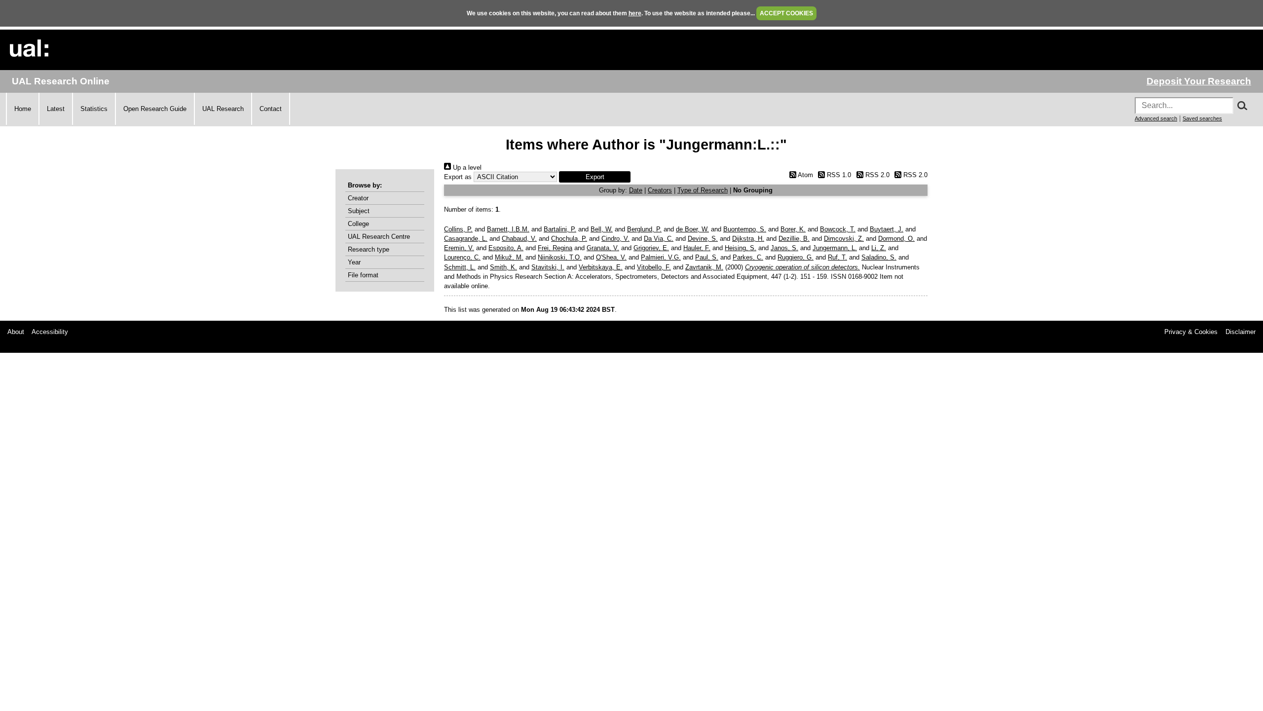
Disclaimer (1241, 332)
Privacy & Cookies (1191, 332)
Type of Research (702, 190)
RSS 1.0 (838, 175)
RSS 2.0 (876, 175)
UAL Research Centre (379, 236)
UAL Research (223, 108)
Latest (56, 108)
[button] (595, 177)
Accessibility (50, 332)
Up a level (466, 167)
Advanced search (1156, 118)
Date (635, 190)
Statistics (94, 108)
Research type (368, 249)
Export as (458, 177)
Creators (660, 190)
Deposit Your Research (1199, 81)
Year (354, 262)
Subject (359, 211)
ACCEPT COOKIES (786, 13)
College (358, 223)
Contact (271, 108)
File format (363, 275)
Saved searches (1202, 118)
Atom (804, 175)
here (635, 13)
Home (22, 108)
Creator (358, 198)
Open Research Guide (154, 108)
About (15, 332)
